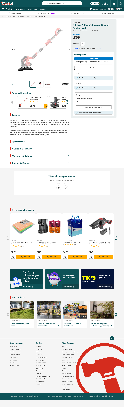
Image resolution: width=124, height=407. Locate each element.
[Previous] (12, 102)
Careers (35, 396)
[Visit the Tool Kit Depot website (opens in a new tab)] (111, 9)
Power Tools (21, 16)
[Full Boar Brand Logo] (65, 84)
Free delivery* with (45, 13)
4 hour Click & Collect (79, 13)
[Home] (3, 16)
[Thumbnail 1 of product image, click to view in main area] (32, 84)
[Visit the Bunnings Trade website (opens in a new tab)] (119, 9)
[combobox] (62, 3)
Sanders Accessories (40, 16)
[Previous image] (13, 49)
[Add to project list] (82, 44)
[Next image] (68, 49)
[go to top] (112, 338)
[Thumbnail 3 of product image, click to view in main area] (47, 84)
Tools (14, 16)
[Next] (67, 102)
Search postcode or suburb (84, 98)
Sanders (29, 16)
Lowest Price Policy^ (16, 13)
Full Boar (76, 22)
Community (13, 396)
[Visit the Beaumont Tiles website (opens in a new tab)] (94, 9)
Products (8, 16)
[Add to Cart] (45, 106)
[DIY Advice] (20, 9)
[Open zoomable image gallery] (68, 77)
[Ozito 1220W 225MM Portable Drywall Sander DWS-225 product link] (55, 102)
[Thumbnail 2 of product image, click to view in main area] (40, 84)
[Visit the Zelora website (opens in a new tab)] (103, 9)
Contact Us (21, 396)
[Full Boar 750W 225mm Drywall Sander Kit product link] (23, 102)
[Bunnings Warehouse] (7, 5)
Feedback (29, 396)
